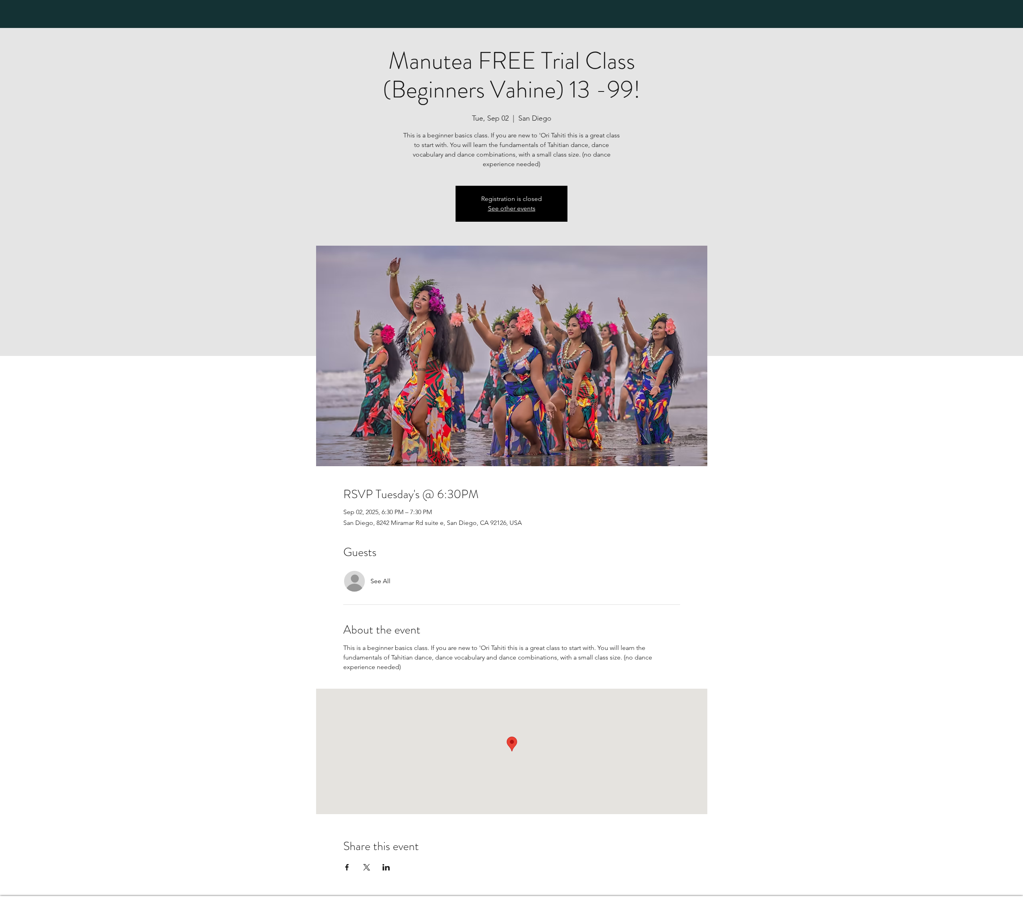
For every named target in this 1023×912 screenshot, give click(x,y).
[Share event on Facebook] (347, 867)
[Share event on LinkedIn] (386, 867)
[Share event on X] (366, 867)
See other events (511, 208)
